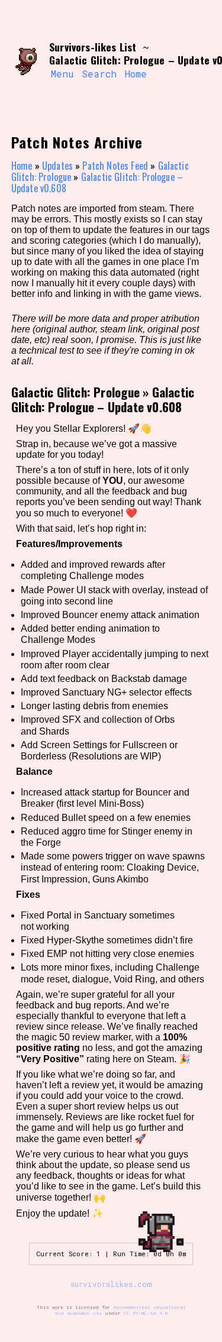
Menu (62, 73)
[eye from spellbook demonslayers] (26, 61)
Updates (57, 166)
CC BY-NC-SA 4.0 (146, 1313)
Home (136, 73)
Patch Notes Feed (115, 166)
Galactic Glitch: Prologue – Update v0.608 (97, 182)
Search (99, 73)
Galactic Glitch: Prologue (75, 392)
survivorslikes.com (111, 1284)
